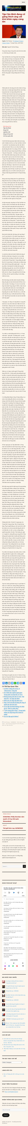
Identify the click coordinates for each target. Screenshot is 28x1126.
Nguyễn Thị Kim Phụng (17, 723)
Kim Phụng (7, 722)
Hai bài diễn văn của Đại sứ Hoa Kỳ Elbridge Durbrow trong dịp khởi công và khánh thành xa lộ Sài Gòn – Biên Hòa (14, 1040)
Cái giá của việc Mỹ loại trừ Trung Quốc (12, 943)
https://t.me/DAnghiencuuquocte (11, 1091)
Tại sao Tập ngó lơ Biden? (11, 716)
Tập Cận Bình (9, 725)
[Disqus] (14, 749)
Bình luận (19, 722)
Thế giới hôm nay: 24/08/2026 (12, 1000)
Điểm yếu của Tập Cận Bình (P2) (13, 700)
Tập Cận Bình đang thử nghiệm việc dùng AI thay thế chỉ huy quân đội (8, 132)
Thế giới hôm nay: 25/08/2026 (12, 991)
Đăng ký (6, 1115)
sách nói (4, 725)
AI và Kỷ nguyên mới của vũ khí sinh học (12, 926)
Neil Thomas (9, 723)
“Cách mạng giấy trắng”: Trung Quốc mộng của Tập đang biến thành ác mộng (14, 712)
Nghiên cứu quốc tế (6, 1121)
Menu (23, 2)
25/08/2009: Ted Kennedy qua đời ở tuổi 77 (15, 1019)
